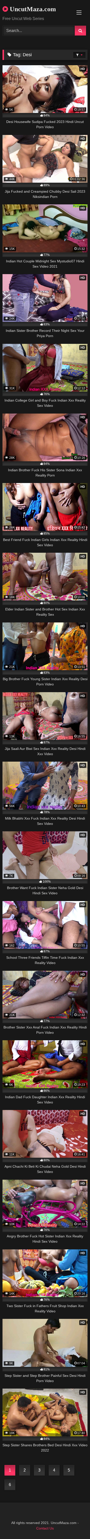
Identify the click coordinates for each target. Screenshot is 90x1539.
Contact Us (45, 1528)
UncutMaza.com (32, 9)
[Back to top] (74, 1524)
